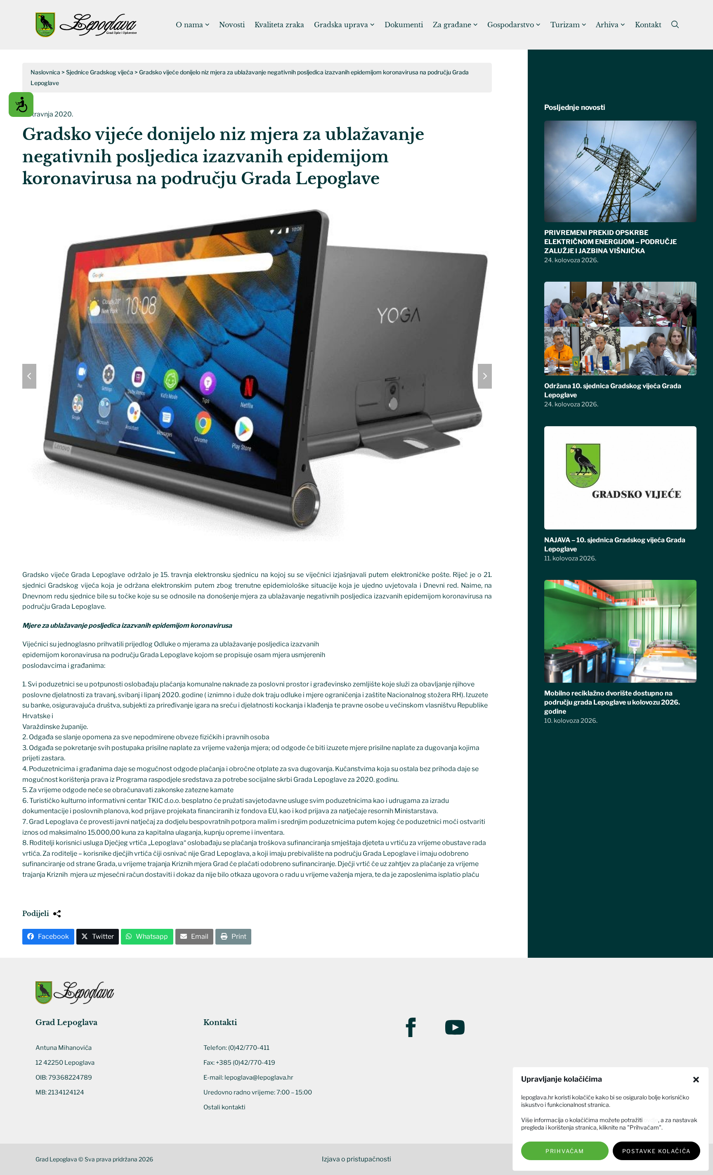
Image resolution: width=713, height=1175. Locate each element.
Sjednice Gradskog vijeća (99, 72)
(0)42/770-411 (248, 1048)
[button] (696, 1079)
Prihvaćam (564, 1151)
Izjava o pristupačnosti (356, 1159)
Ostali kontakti (224, 1107)
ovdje (651, 1119)
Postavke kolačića (656, 1151)
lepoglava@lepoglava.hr (258, 1077)
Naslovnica (45, 72)
